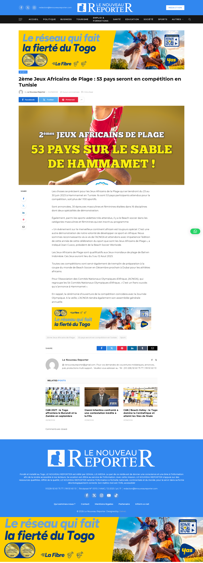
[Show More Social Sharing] (81, 99)
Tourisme (82, 19)
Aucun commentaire (71, 92)
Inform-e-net (142, 504)
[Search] (189, 19)
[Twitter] (23, 205)
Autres (176, 19)
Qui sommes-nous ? (64, 504)
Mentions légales (104, 504)
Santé (117, 19)
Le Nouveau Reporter (36, 92)
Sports (162, 19)
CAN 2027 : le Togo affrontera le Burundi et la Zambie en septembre (61, 413)
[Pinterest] (23, 219)
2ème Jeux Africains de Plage (61, 337)
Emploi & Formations (100, 19)
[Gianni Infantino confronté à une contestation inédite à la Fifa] (101, 396)
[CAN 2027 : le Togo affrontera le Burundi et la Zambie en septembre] (63, 396)
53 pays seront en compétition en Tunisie (97, 337)
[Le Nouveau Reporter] (105, 7)
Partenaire (124, 504)
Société (148, 19)
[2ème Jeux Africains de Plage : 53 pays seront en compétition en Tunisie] (101, 145)
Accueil (34, 19)
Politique (49, 19)
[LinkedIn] (23, 212)
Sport (123, 337)
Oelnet (122, 511)
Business (66, 19)
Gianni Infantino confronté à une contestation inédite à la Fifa (101, 413)
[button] (195, 231)
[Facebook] (23, 198)
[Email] (23, 227)
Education (132, 19)
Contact (85, 504)
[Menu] (20, 19)
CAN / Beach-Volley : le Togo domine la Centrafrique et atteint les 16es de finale (140, 413)
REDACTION (175, 7)
